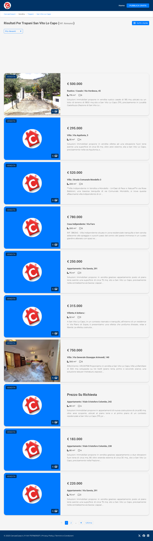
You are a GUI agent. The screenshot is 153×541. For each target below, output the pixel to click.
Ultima (89, 523)
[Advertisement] (76, 55)
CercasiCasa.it (10, 14)
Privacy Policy (48, 536)
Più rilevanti (13, 31)
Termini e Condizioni (64, 536)
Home (122, 5)
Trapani (31, 14)
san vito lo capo (44, 14)
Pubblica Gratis (137, 5)
